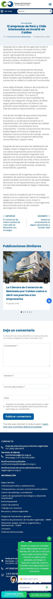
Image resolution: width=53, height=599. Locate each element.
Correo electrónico (14, 387)
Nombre (9, 375)
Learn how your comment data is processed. (25, 425)
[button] (6, 11)
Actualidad (26, 23)
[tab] (21, 312)
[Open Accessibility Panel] (49, 300)
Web (6, 398)
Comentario (11, 346)
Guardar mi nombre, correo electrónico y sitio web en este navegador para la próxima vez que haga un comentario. (27, 406)
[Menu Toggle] (50, 4)
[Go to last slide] (7, 280)
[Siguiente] (46, 280)
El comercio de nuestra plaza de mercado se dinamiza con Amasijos (11, 223)
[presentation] (26, 266)
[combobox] (33, 11)
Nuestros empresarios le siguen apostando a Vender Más (40, 222)
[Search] (51, 11)
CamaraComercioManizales (19, 37)
